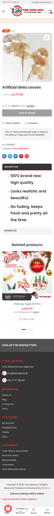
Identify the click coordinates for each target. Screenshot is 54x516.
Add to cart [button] (28, 319)
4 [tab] (32, 329)
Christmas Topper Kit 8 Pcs (27, 304)
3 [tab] (30, 329)
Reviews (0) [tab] (10, 230)
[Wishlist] (47, 510)
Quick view (27, 279)
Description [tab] (11, 166)
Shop (7, 513)
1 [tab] (24, 329)
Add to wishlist (12, 123)
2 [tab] (28, 329)
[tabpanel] (27, 286)
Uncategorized (21, 148)
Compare (32, 123)
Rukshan (46, 488)
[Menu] (3, 11)
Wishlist (47, 513)
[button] (47, 38)
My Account (20, 513)
